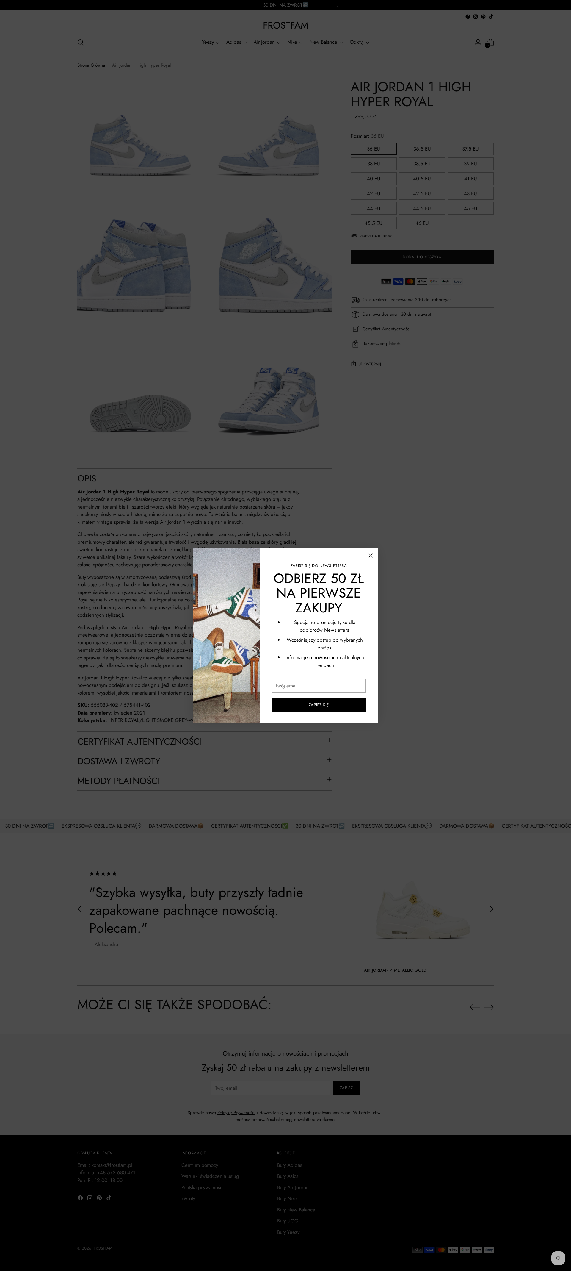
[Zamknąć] (370, 555)
